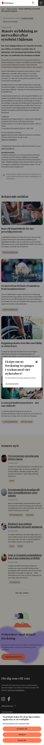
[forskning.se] (7, 2)
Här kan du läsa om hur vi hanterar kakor (16, 723)
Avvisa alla (22, 740)
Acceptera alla (22, 729)
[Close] (36, 362)
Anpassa (22, 735)
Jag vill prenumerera (12, 384)
